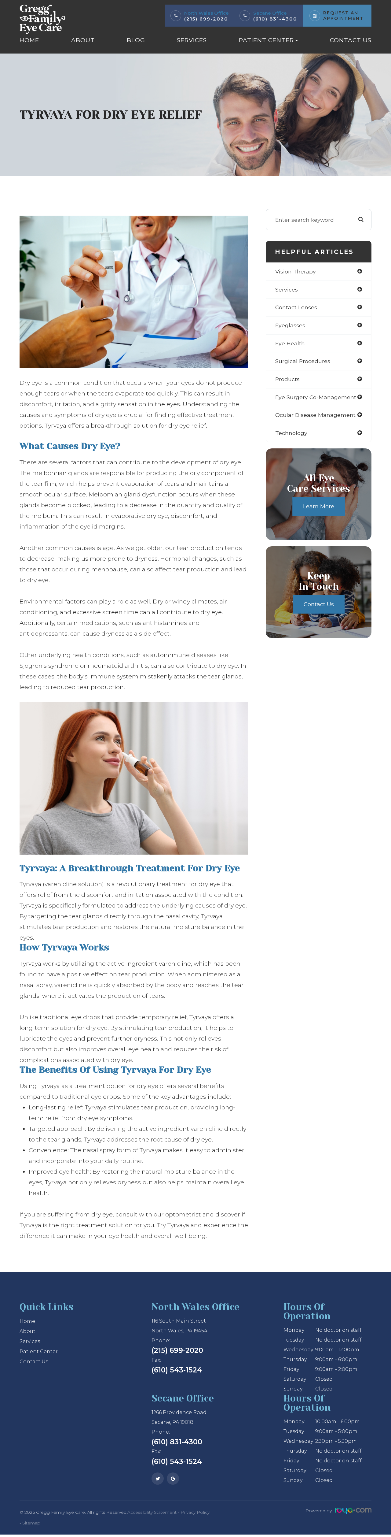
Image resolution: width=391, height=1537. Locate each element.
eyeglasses (290, 325)
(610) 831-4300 (275, 19)
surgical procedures (302, 361)
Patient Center (39, 1351)
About (83, 40)
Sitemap (31, 1523)
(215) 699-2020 (206, 19)
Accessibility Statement (152, 1512)
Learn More (318, 506)
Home (29, 40)
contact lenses (296, 307)
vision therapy (295, 271)
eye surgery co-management (315, 397)
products (287, 379)
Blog (136, 40)
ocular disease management (315, 415)
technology (291, 433)
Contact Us (350, 40)
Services (192, 40)
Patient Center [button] (266, 40)
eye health (290, 343)
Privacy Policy (195, 1512)
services (286, 289)
